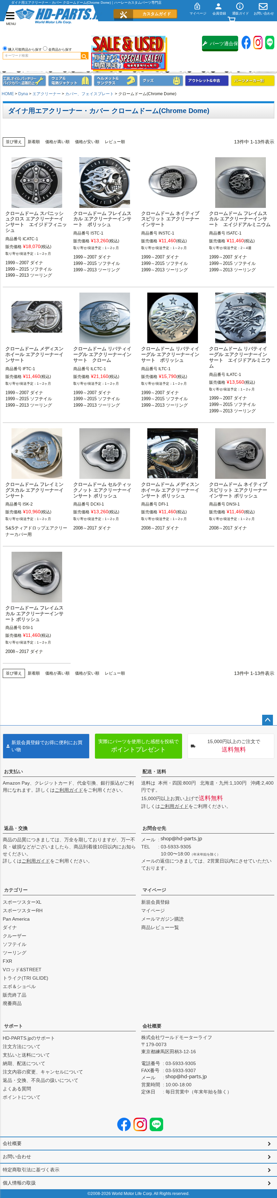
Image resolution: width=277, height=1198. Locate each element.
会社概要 (152, 1026)
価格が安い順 (87, 141)
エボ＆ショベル (19, 986)
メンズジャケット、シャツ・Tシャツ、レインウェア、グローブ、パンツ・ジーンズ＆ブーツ (70, 81)
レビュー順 (115, 141)
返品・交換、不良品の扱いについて (40, 1080)
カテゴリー (16, 890)
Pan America (16, 919)
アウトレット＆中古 (206, 81)
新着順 (34, 141)
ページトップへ (267, 720)
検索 (84, 55)
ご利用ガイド (69, 790)
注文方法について (22, 1046)
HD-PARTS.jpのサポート (29, 1038)
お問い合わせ (17, 1156)
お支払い (13, 771)
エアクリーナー (46, 93)
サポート (13, 1026)
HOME (8, 93)
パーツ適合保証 (224, 46)
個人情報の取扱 (19, 1183)
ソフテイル (14, 944)
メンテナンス (24, 81)
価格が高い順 (57, 141)
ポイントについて (22, 1097)
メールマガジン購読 (162, 919)
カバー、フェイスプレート (89, 93)
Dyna (23, 93)
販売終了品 (14, 995)
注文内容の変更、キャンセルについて (43, 1071)
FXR (7, 961)
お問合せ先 (154, 828)
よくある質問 (17, 1088)
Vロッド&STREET (22, 969)
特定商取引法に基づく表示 (31, 1169)
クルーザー (14, 935)
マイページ (154, 890)
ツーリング (14, 952)
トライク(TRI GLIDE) (25, 978)
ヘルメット (115, 81)
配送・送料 (154, 771)
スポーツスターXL (22, 902)
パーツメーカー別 (252, 81)
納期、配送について (24, 1063)
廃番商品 (12, 1003)
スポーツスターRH (23, 910)
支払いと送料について (26, 1055)
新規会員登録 (155, 902)
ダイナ (10, 927)
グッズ (161, 81)
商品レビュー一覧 (160, 927)
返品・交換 (16, 828)
